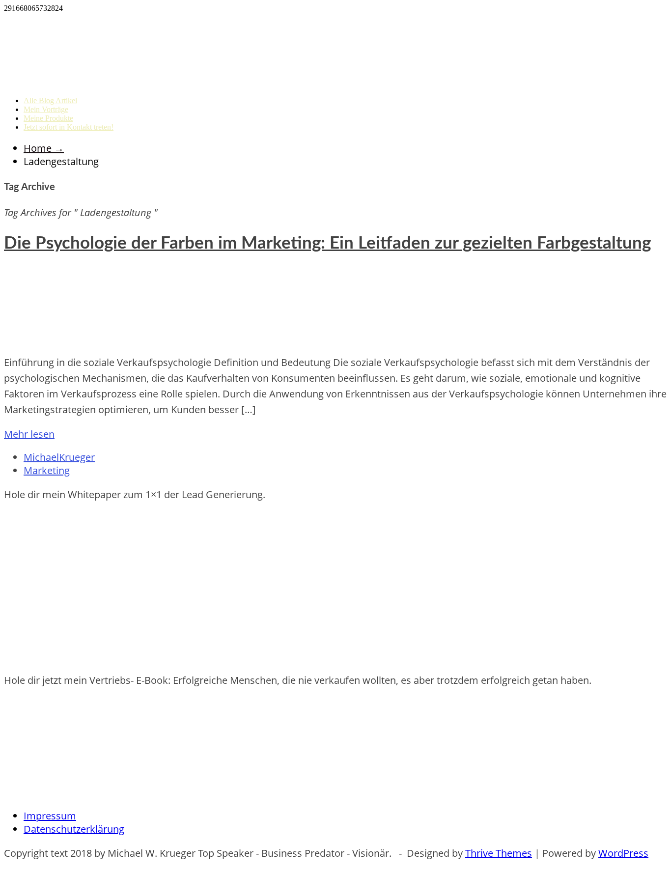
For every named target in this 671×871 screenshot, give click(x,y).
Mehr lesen (29, 434)
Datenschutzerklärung (74, 829)
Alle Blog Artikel (50, 100)
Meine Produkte (48, 118)
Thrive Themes (498, 853)
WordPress (623, 853)
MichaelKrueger (59, 457)
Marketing (47, 470)
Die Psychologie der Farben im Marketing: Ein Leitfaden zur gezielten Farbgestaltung (327, 243)
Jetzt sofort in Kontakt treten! (68, 127)
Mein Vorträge (46, 109)
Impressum (50, 815)
